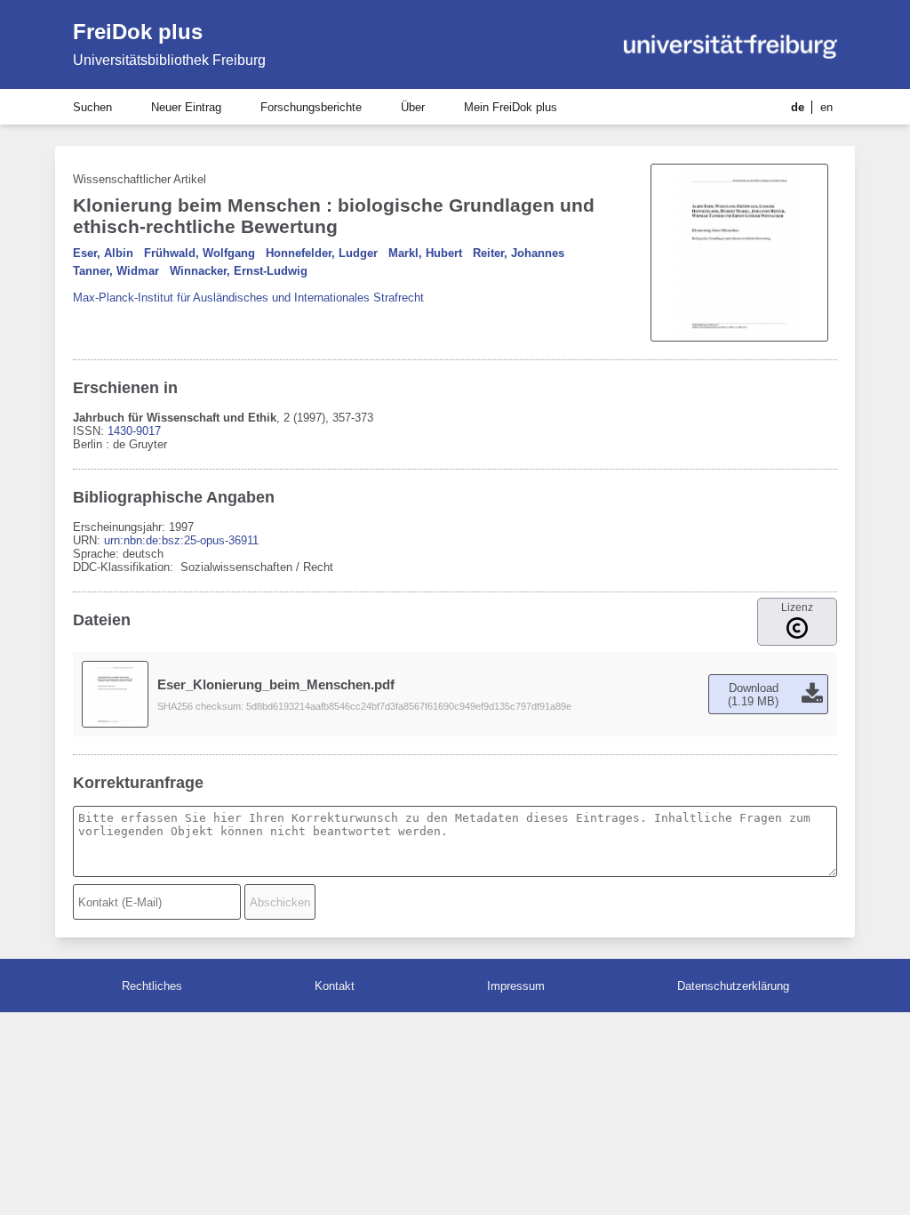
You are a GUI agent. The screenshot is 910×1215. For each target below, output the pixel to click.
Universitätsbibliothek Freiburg (169, 60)
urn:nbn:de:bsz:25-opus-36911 (181, 540)
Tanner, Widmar (116, 271)
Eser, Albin (103, 253)
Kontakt (335, 986)
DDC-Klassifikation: (125, 567)
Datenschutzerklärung (733, 986)
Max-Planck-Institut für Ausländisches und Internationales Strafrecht (248, 297)
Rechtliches (152, 986)
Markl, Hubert (425, 253)
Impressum (516, 986)
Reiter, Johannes (518, 253)
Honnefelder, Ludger (322, 253)
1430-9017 (134, 431)
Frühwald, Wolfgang (199, 253)
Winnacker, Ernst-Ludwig (238, 271)
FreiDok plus (138, 32)
